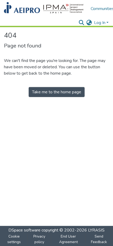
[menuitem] (89, 23)
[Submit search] (81, 23)
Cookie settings (14, 239)
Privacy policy (39, 239)
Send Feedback (99, 239)
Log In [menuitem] (99, 23)
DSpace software (24, 230)
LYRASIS (96, 230)
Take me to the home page (56, 92)
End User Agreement (68, 239)
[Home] (44, 8)
